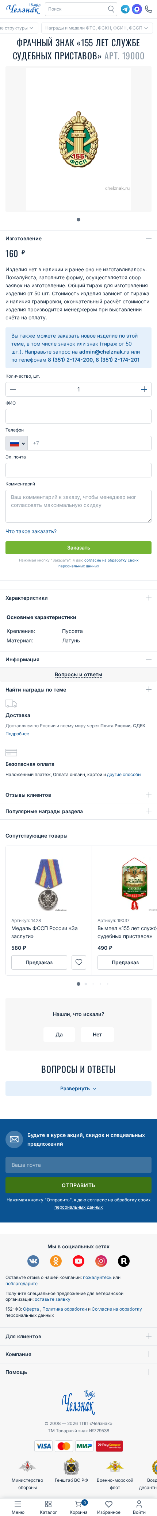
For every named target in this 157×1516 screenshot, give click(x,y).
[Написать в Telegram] (125, 9)
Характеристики (26, 598)
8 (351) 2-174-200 (70, 360)
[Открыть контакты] (148, 9)
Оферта (31, 1309)
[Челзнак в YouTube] (78, 1262)
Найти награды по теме (35, 689)
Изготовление (23, 238)
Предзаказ (39, 962)
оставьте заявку (52, 1299)
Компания (18, 1354)
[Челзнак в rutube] (124, 1262)
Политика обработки (65, 1309)
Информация (22, 659)
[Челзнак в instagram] (101, 1262)
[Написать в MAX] (137, 9)
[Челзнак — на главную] (23, 9)
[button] (75, 9)
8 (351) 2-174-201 (117, 360)
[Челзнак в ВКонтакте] (33, 1262)
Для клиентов (23, 1336)
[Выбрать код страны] (16, 443)
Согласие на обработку (117, 1309)
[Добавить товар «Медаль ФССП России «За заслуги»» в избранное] (79, 962)
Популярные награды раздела (44, 811)
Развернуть (75, 1088)
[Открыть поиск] (111, 9)
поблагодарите (21, 1283)
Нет (97, 1034)
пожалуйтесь (97, 1277)
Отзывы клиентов (28, 795)
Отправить (78, 1185)
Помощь (16, 1372)
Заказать (78, 547)
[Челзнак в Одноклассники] (56, 1262)
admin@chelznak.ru (104, 352)
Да (59, 1034)
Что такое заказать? (31, 531)
